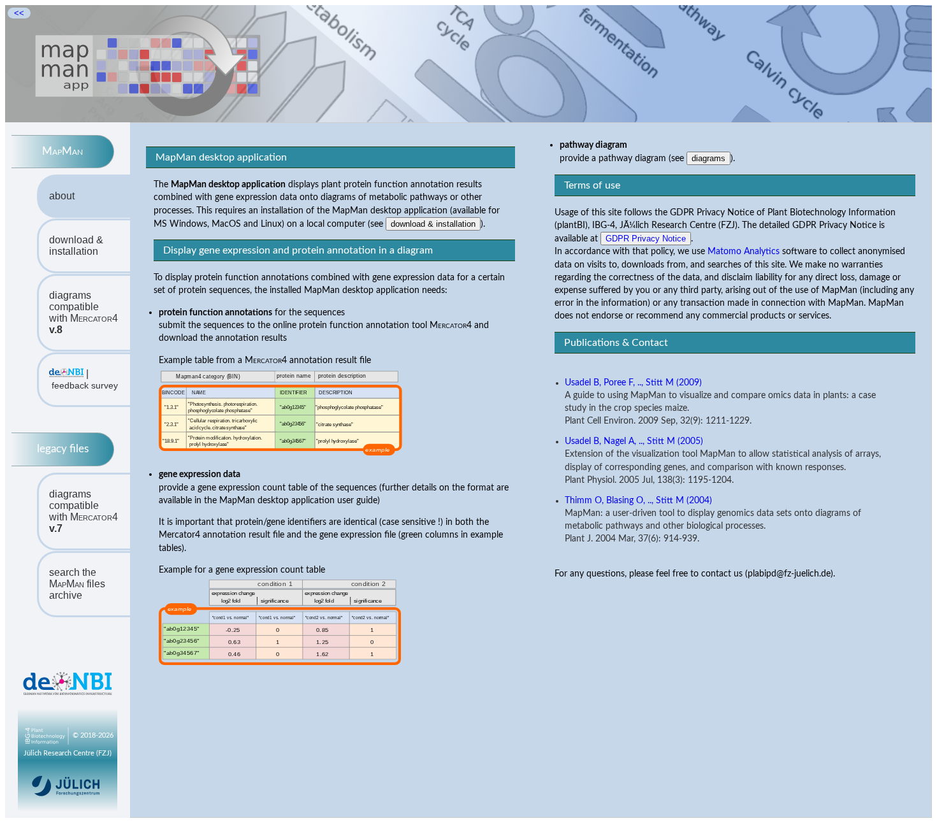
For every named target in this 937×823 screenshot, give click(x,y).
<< (19, 13)
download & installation (76, 245)
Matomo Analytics (744, 251)
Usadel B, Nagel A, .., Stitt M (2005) (634, 441)
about (62, 195)
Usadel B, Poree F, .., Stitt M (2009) (633, 382)
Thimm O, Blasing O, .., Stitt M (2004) (638, 500)
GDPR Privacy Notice (646, 238)
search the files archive (77, 584)
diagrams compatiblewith (83, 312)
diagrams (708, 158)
